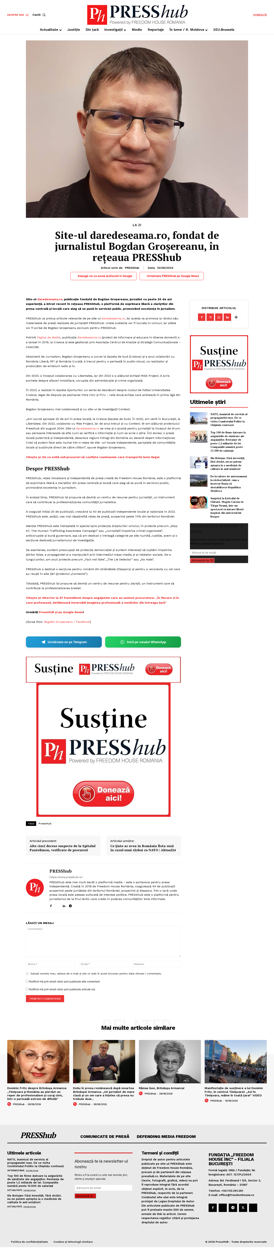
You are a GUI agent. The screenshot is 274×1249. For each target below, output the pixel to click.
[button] (39, 15)
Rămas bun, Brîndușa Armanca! (161, 1088)
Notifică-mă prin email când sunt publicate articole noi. (62, 989)
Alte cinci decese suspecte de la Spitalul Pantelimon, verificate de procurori (62, 848)
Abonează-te (200, 560)
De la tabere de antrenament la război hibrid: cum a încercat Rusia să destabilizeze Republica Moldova (228, 483)
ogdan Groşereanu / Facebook (68, 622)
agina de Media (49, 337)
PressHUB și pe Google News (61, 612)
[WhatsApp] (219, 317)
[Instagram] (57, 905)
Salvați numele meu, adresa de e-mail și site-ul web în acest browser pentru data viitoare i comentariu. (96, 973)
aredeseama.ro (90, 337)
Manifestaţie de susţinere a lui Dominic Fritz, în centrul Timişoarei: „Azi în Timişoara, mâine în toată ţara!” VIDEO (234, 1091)
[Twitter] (210, 317)
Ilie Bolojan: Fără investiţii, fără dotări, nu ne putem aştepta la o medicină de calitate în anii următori (227, 463)
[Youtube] (83, 905)
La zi (137, 225)
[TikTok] (76, 905)
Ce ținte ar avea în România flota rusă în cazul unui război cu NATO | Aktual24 (143, 848)
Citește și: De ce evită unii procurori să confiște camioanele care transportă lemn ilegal (92, 457)
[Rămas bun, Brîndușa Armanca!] (170, 1061)
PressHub (45, 823)
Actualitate (14, 1190)
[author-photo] (9, 1104)
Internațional (16, 1170)
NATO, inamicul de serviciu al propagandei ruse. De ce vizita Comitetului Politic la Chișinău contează (228, 419)
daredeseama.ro (49, 299)
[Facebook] (50, 905)
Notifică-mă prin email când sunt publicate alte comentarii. (64, 981)
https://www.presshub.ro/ (65, 877)
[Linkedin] (63, 905)
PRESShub (132, 268)
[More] (236, 317)
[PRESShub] (35, 887)
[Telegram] (70, 905)
